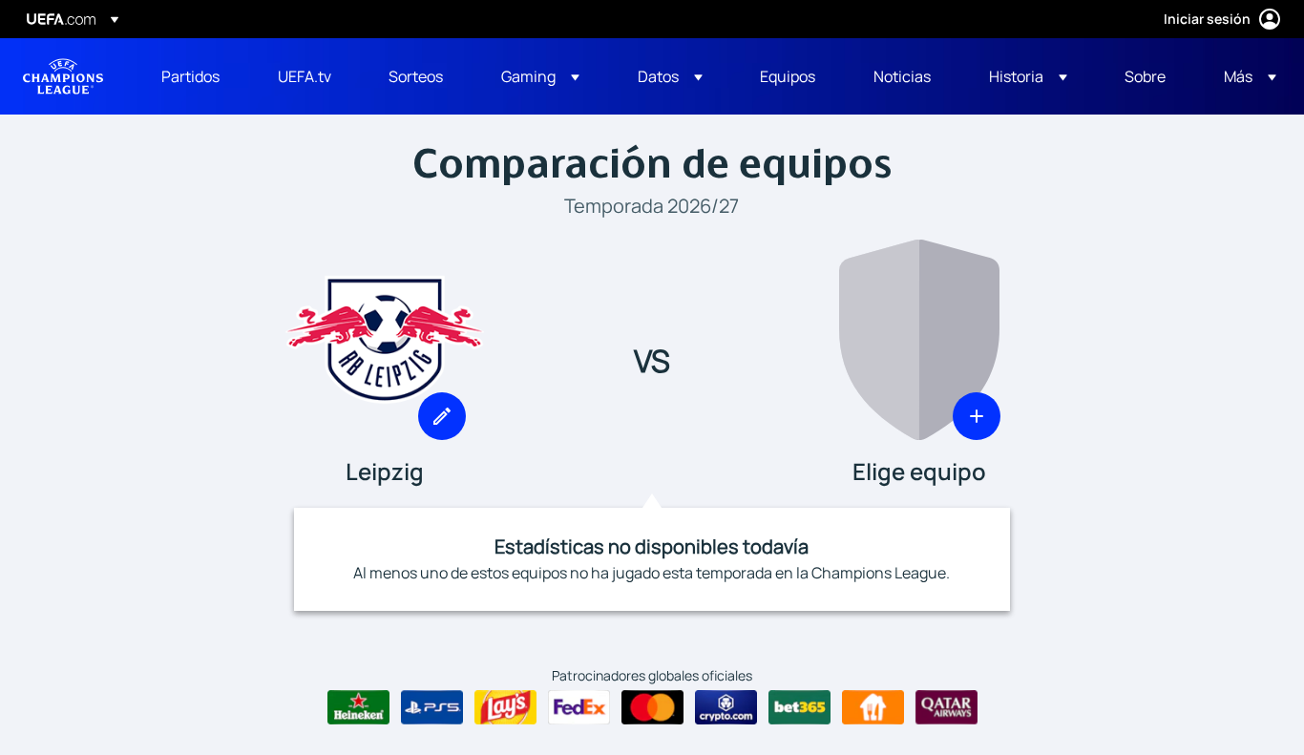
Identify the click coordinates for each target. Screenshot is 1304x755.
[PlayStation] (432, 707)
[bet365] (799, 707)
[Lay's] (505, 707)
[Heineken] (358, 707)
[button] (540, 76)
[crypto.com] (726, 707)
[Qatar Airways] (946, 707)
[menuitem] (195, 76)
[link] (190, 76)
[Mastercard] (652, 707)
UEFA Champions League (63, 76)
